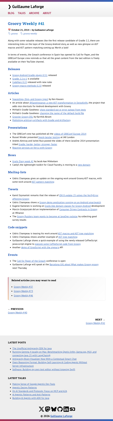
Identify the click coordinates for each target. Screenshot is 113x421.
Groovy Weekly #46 (23, 295)
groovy (14, 33)
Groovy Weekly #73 (23, 291)
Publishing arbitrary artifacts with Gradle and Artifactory (41, 120)
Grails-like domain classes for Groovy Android (68, 205)
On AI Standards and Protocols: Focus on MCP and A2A (39, 391)
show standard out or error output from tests (63, 109)
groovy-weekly (30, 33)
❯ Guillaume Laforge (26, 6)
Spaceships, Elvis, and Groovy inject (30, 99)
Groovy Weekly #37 (23, 286)
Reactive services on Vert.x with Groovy (32, 147)
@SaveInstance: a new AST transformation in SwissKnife (58, 102)
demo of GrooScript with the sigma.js (40, 247)
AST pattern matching (43, 181)
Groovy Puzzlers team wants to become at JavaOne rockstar (47, 216)
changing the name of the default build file (62, 113)
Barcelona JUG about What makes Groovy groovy (74, 264)
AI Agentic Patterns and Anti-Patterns (31, 394)
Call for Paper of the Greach (31, 260)
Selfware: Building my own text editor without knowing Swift (43, 369)
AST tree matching (67, 236)
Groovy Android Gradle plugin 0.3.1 (29, 75)
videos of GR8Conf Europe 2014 (70, 133)
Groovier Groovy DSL (22, 116)
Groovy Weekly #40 (17, 312)
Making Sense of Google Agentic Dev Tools (33, 383)
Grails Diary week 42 (22, 161)
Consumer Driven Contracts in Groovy (78, 209)
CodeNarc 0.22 (19, 82)
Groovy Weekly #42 (95, 323)
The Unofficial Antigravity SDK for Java (32, 348)
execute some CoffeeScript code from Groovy (58, 243)
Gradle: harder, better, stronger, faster (38, 144)
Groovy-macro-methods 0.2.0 (26, 85)
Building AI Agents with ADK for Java (30, 398)
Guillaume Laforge (61, 416)
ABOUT (47, 13)
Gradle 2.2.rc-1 (19, 78)
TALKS (21, 13)
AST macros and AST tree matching (76, 233)
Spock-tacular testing (49, 137)
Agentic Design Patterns (24, 387)
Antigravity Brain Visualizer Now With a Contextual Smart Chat (44, 358)
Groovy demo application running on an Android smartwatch (70, 202)
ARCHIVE (34, 13)
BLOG (11, 13)
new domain (84, 164)
